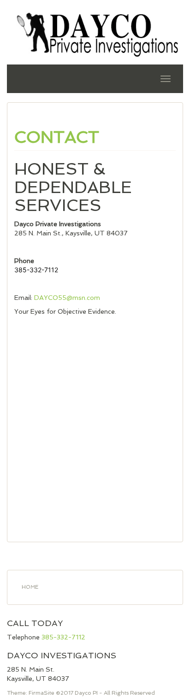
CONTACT (56, 137)
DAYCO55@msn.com (67, 297)
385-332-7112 (63, 637)
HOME (30, 587)
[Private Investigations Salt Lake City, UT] (95, 33)
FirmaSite (41, 693)
